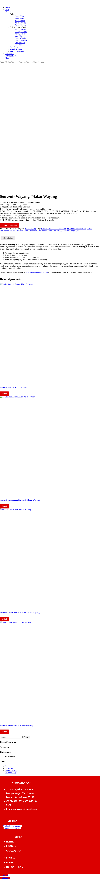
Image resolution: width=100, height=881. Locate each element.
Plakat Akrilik (20, 21)
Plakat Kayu (19, 18)
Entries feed (9, 768)
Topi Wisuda (19, 45)
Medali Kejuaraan (17, 49)
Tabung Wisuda (21, 40)
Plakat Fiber (19, 16)
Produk (7, 12)
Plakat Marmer (20, 25)
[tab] (8, 238)
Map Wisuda (19, 36)
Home (7, 7)
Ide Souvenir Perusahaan (76, 229)
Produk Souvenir (16, 231)
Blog (7, 58)
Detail (4, 394)
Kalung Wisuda (21, 32)
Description (8, 238)
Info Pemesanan (10, 225)
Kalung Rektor (20, 34)
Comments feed (11, 770)
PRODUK (11, 846)
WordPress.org (10, 773)
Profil (7, 10)
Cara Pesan (9, 54)
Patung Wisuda (20, 29)
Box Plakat (14, 47)
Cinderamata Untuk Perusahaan (53, 229)
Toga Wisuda (20, 43)
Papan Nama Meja (17, 51)
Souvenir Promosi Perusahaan (35, 231)
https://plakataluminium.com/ (37, 272)
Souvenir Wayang (54, 231)
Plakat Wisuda (20, 38)
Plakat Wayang (20, 23)
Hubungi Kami (10, 56)
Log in (7, 766)
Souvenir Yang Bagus (70, 231)
